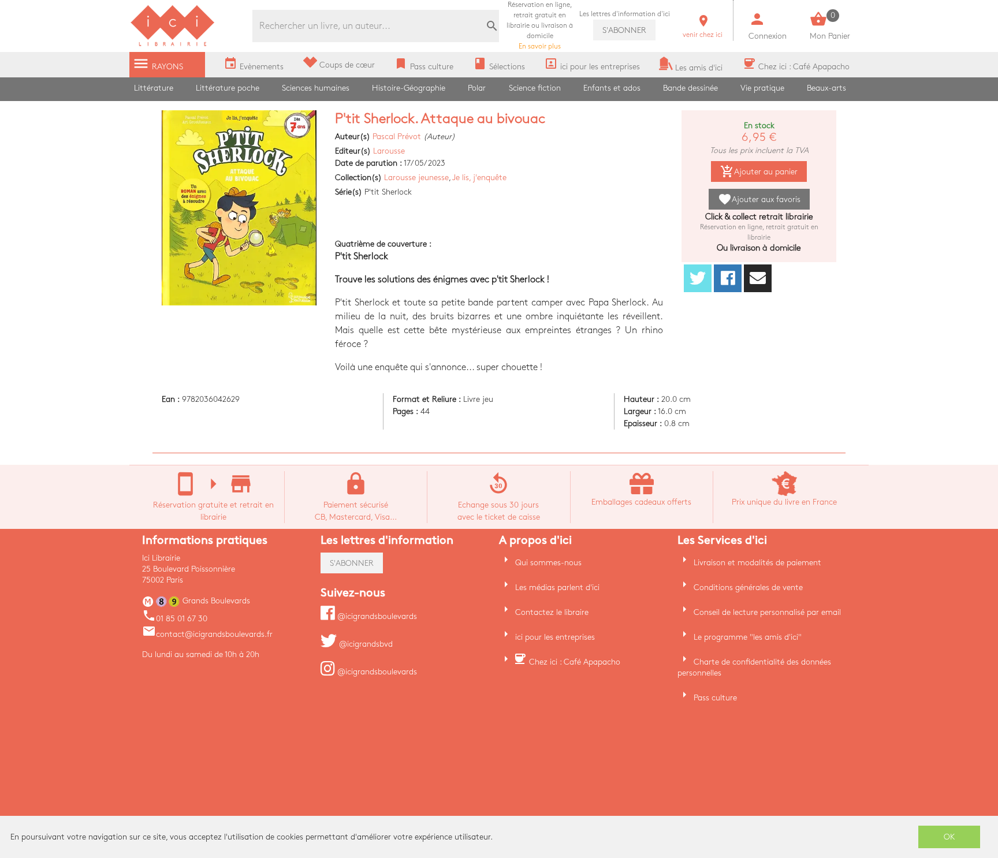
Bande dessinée (690, 88)
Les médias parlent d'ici (557, 587)
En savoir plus (540, 26)
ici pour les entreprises (555, 637)
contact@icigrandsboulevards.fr (207, 634)
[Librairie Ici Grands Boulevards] (172, 45)
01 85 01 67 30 (174, 618)
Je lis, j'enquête (479, 177)
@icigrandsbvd (365, 644)
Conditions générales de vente (748, 587)
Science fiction (535, 88)
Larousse (389, 151)
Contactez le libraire (552, 612)
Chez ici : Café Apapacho (574, 662)
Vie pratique (762, 88)
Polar (477, 88)
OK (949, 837)
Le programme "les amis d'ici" (748, 637)
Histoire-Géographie (408, 88)
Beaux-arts (826, 88)
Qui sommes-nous (548, 562)
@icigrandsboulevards (376, 616)
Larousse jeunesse (416, 177)
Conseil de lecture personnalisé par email (767, 612)
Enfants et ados (611, 88)
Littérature (153, 88)
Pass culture (715, 698)
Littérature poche (227, 88)
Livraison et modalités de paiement (757, 562)
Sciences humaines (315, 88)
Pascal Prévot (397, 136)
